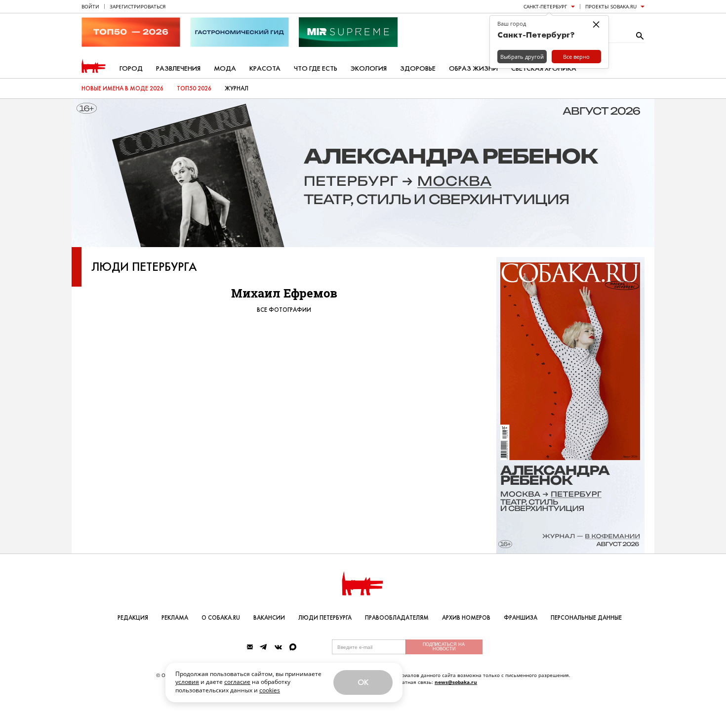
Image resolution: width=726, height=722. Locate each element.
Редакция (133, 617)
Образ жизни (473, 68)
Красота (265, 68)
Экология (369, 68)
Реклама (174, 617)
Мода (225, 68)
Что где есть (315, 68)
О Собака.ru (221, 617)
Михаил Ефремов (284, 293)
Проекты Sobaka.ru (611, 6)
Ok (363, 682)
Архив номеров (466, 617)
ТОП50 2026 (194, 88)
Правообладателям (397, 617)
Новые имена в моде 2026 (122, 88)
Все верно (576, 56)
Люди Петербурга (144, 267)
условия (187, 682)
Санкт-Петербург (545, 6)
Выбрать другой (522, 56)
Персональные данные (586, 617)
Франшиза (520, 617)
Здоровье (418, 68)
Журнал (236, 88)
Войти (90, 6)
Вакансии (269, 617)
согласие (237, 682)
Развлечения (178, 68)
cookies (269, 690)
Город (131, 68)
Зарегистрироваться (137, 6)
